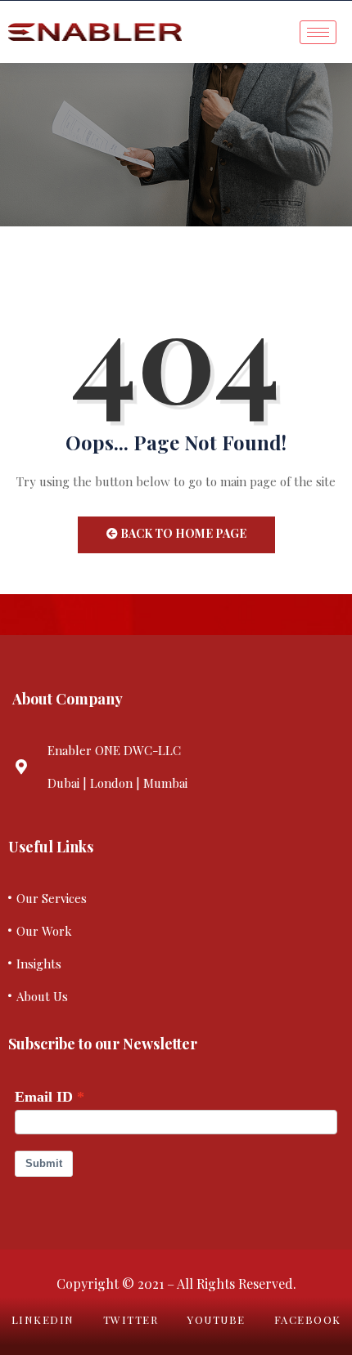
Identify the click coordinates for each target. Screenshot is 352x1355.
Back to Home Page (182, 533)
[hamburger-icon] (318, 32)
